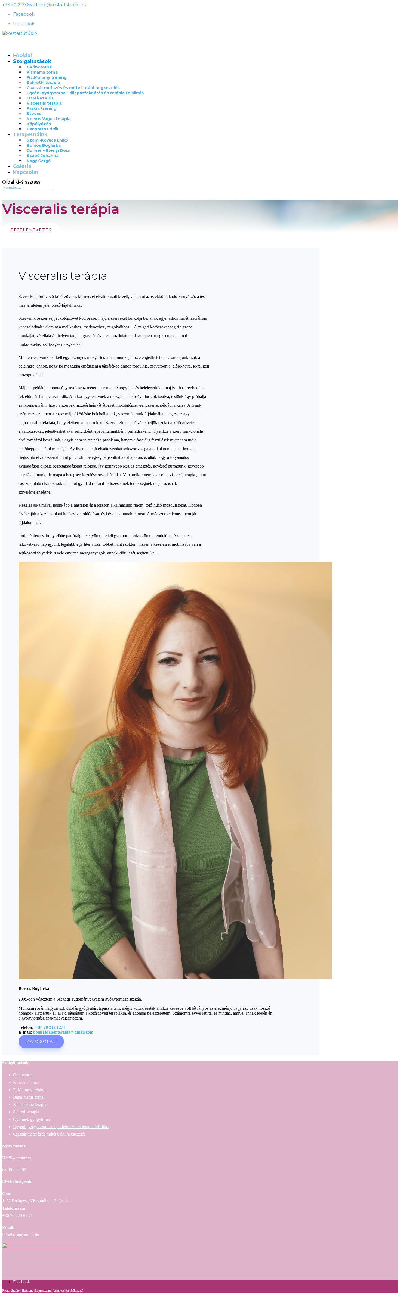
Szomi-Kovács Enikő (47, 140)
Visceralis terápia (44, 103)
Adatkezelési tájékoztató (68, 1291)
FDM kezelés (40, 98)
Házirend (27, 1291)
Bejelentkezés (31, 230)
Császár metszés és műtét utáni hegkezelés (73, 87)
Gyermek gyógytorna (31, 1119)
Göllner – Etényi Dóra (48, 150)
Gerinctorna (39, 67)
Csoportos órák (43, 129)
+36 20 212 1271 (50, 1027)
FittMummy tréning (47, 77)
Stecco (34, 113)
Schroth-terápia (43, 82)
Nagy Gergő (39, 160)
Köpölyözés (39, 123)
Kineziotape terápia (29, 1104)
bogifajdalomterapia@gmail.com (63, 1032)
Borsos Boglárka (44, 145)
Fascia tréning (41, 108)
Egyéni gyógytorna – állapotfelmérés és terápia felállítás (85, 92)
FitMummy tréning (29, 1089)
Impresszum (43, 1291)
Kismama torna (42, 72)
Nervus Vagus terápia (48, 118)
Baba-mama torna (28, 1097)
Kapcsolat (25, 172)
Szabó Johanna (43, 155)
